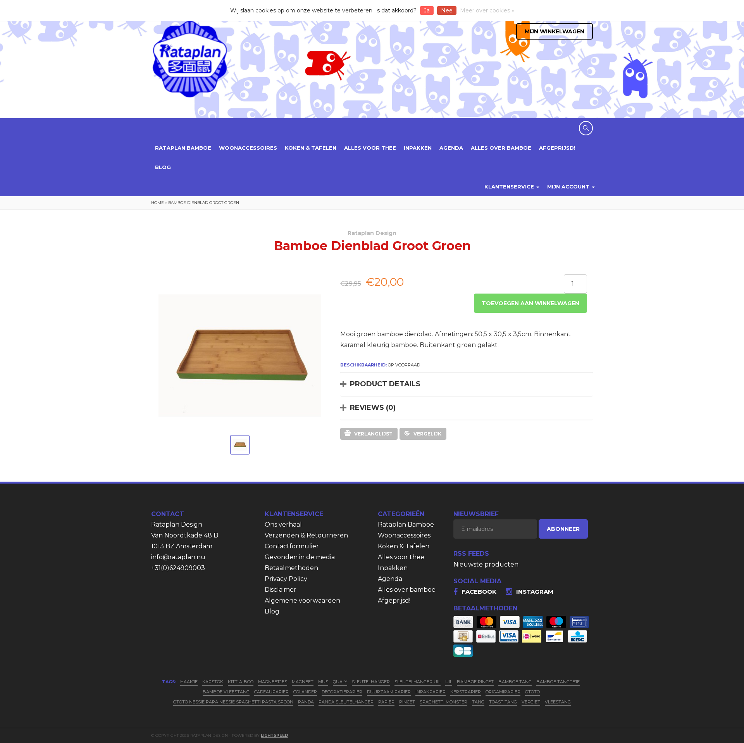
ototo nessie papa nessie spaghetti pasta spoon (233, 702)
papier (386, 702)
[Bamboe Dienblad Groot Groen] (240, 444)
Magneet (302, 681)
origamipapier (503, 692)
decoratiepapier (342, 692)
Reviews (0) (373, 407)
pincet (407, 702)
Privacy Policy (286, 578)
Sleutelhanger (371, 681)
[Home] (190, 59)
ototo (532, 692)
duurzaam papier (389, 692)
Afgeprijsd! (557, 148)
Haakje (189, 681)
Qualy (340, 681)
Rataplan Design (372, 233)
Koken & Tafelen (310, 148)
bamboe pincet (475, 681)
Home (157, 202)
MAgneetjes (272, 681)
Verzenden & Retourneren (306, 535)
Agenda (451, 148)
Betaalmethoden (291, 568)
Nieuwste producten (485, 564)
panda (306, 702)
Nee (447, 10)
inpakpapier (430, 692)
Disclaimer (280, 589)
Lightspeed (274, 735)
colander (305, 692)
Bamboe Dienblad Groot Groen (203, 202)
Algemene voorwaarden (302, 600)
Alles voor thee (370, 148)
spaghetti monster (443, 702)
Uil (448, 681)
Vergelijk (427, 434)
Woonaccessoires (248, 148)
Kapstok (212, 681)
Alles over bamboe (501, 148)
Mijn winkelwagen (554, 31)
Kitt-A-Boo (240, 681)
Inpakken (418, 148)
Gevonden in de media (300, 557)
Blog (163, 167)
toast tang (503, 702)
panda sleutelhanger (346, 702)
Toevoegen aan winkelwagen (530, 303)
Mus (323, 681)
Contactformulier (292, 546)
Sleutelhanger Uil (417, 681)
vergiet (531, 702)
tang (478, 702)
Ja (427, 10)
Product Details (385, 384)
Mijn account (569, 186)
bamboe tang (515, 681)
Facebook (479, 591)
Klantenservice (510, 186)
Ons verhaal (283, 524)
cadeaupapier (271, 692)
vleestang (558, 702)
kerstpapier (465, 692)
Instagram (534, 591)
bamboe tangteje (558, 681)
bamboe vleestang (226, 692)
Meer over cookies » (487, 10)
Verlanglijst (373, 434)
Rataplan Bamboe (183, 148)
